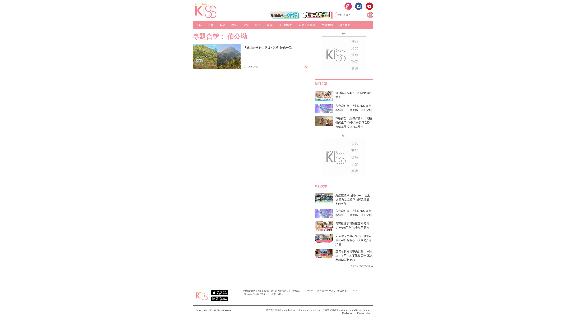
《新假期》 (296, 290)
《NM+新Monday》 (325, 290)
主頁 (199, 24)
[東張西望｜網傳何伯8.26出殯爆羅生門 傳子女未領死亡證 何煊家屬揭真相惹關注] (324, 121)
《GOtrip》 (308, 290)
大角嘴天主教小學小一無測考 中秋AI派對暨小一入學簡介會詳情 (353, 240)
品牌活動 (327, 24)
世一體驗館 (286, 24)
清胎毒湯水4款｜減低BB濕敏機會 (353, 95)
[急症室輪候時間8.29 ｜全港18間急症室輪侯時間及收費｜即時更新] (324, 198)
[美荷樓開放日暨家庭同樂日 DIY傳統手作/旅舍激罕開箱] (324, 226)
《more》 (355, 290)
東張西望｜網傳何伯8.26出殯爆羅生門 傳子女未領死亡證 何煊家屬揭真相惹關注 (353, 122)
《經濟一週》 (276, 294)
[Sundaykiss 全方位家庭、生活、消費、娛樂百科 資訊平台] (220, 10)
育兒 (246, 24)
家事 (210, 24)
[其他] (306, 67)
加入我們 (344, 24)
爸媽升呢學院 (307, 24)
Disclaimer (347, 313)
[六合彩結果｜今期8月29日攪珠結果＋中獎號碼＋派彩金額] (324, 108)
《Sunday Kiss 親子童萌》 (255, 294)
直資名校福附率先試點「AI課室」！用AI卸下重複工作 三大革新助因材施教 (354, 255)
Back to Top (360, 266)
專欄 (269, 24)
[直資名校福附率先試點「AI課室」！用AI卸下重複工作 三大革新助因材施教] (324, 254)
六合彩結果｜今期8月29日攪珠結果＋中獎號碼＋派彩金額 (353, 107)
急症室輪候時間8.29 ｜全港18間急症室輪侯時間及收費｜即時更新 (353, 199)
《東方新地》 (342, 290)
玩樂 (234, 24)
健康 (258, 24)
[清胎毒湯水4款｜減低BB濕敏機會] (324, 96)
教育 (222, 24)
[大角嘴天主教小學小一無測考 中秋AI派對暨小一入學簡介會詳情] (324, 239)
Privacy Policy (363, 313)
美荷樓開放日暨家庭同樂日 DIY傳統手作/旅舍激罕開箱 (352, 225)
